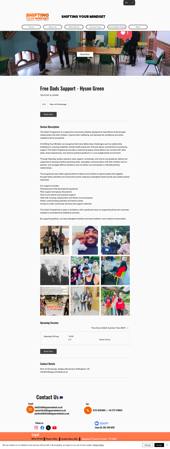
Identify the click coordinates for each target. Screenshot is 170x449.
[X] (48, 427)
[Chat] (61, 397)
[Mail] (30, 409)
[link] (85, 54)
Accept (159, 445)
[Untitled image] (54, 240)
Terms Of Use (37, 438)
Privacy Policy (98, 445)
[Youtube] (54, 427)
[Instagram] (36, 427)
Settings (147, 445)
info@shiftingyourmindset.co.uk (48, 407)
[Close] (167, 445)
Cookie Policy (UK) (69, 439)
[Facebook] (42, 427)
